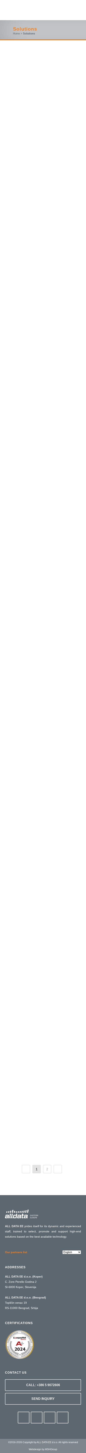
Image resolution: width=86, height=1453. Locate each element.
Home (16, 33)
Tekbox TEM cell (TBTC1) (41, 929)
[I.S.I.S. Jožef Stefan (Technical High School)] (43, 501)
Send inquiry (43, 1398)
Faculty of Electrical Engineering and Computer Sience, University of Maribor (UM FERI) (39, 796)
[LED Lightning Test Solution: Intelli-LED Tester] (43, 1008)
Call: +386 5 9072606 (43, 1385)
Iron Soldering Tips (36, 691)
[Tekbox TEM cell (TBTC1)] (43, 893)
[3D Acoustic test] (43, 1100)
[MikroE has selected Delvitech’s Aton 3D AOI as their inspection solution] (43, 193)
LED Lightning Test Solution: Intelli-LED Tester (38, 1038)
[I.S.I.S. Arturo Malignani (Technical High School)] (43, 289)
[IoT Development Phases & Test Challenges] (43, 384)
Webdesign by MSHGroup (43, 1449)
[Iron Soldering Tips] (43, 642)
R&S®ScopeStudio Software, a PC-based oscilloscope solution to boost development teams (40, 106)
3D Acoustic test (33, 1122)
